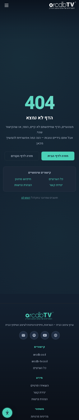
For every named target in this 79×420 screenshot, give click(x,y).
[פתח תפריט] (6, 5)
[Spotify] (34, 335)
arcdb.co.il (39, 355)
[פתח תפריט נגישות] (7, 413)
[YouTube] (45, 335)
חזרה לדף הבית (58, 156)
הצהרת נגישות (23, 185)
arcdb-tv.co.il (40, 361)
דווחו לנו (25, 198)
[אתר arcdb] (55, 335)
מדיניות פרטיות (39, 416)
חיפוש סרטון (23, 179)
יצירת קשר (56, 185)
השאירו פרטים (39, 385)
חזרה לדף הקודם (22, 156)
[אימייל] (23, 335)
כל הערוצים (56, 179)
